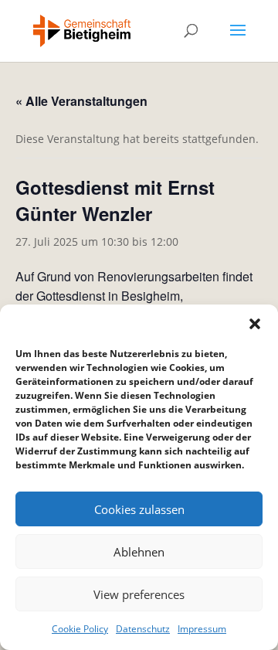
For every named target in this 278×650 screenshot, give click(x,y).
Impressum (202, 628)
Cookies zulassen (139, 509)
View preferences (139, 594)
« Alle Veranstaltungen (81, 101)
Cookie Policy (80, 628)
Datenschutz (143, 628)
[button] (255, 324)
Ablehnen (139, 552)
